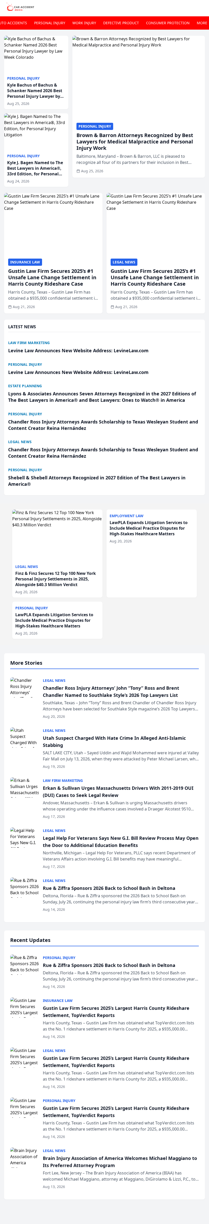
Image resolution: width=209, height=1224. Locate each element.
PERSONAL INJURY (49, 22)
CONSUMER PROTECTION (168, 22)
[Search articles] (202, 7)
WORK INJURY (84, 22)
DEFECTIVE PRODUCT (121, 22)
